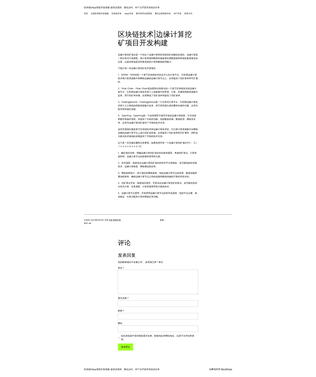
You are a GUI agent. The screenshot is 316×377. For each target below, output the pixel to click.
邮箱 (121, 310)
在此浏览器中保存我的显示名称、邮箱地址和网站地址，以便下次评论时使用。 (157, 337)
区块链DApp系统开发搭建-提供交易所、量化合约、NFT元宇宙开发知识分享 (122, 7)
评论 (121, 268)
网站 (120, 323)
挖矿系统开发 (115, 220)
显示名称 (123, 298)
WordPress (226, 369)
